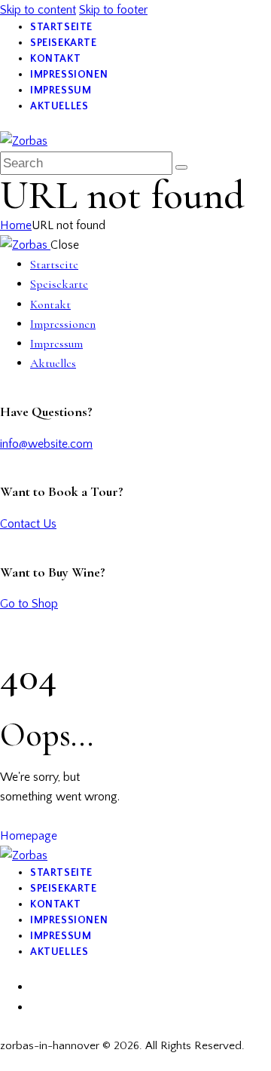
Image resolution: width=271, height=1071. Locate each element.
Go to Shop (29, 603)
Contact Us (28, 524)
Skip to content (38, 10)
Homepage (28, 836)
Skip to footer (113, 10)
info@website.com (46, 444)
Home (16, 225)
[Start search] (181, 167)
